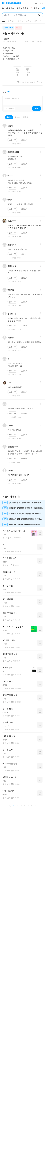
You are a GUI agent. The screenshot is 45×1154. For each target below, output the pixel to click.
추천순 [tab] (9, 117)
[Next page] (35, 805)
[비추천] (15, 140)
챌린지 (36, 8)
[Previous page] (10, 805)
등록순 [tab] (25, 117)
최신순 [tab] (17, 117)
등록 (36, 108)
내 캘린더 (10, 8)
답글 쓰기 (23, 140)
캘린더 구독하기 (23, 8)
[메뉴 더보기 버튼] (3, 20)
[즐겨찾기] (18, 496)
